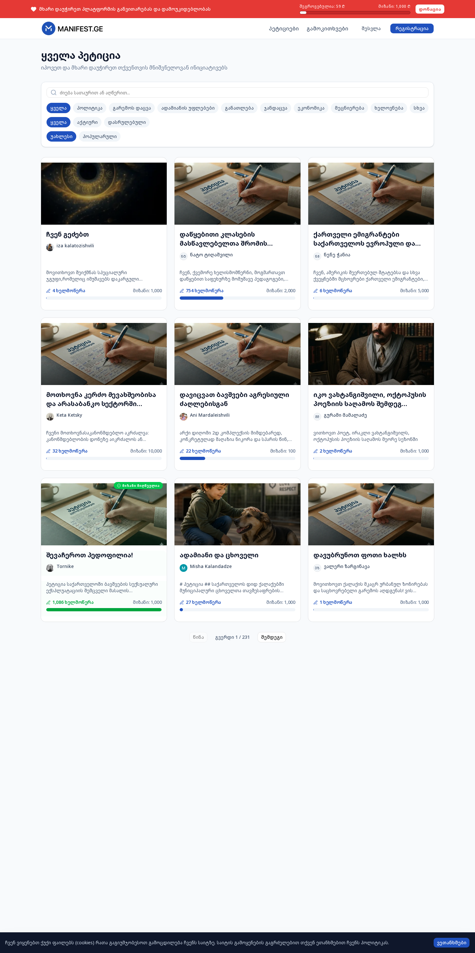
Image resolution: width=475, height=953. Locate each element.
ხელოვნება (389, 108)
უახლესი (61, 136)
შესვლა (371, 28)
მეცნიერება (349, 108)
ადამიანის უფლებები (188, 108)
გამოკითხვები (327, 28)
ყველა (58, 108)
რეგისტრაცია (412, 28)
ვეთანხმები (451, 942)
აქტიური (87, 122)
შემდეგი (271, 637)
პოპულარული (100, 136)
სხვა (419, 108)
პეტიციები (284, 28)
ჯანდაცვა (275, 108)
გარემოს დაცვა (132, 108)
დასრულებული (127, 122)
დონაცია (430, 9)
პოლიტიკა (89, 108)
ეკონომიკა (311, 108)
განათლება (239, 108)
